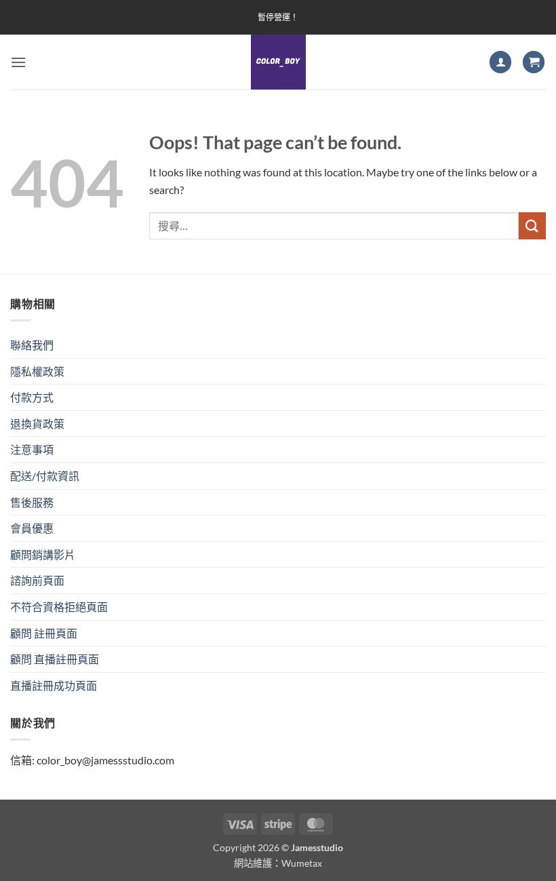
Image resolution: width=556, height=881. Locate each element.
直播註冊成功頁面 (53, 685)
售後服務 (32, 502)
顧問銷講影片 (42, 554)
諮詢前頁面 (37, 580)
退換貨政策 (37, 423)
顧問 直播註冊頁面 (54, 658)
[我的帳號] (500, 62)
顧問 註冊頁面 (43, 633)
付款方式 (32, 397)
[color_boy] (278, 62)
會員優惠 (32, 528)
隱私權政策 (37, 371)
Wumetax (301, 863)
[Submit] (532, 225)
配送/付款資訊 (44, 475)
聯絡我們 (32, 344)
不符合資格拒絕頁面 (59, 606)
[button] (18, 62)
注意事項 (32, 449)
